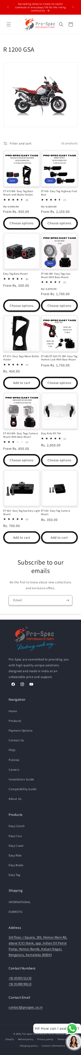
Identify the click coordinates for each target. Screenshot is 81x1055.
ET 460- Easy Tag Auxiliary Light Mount (21, 512)
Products (15, 721)
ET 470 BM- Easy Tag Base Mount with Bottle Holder (18, 192)
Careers (14, 770)
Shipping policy (29, 1045)
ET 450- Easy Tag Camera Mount (55, 512)
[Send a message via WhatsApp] (72, 1029)
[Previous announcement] (8, 7)
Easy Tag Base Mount (15, 273)
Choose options (21, 223)
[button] (8, 24)
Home (13, 711)
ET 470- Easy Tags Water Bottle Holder (21, 358)
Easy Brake (16, 865)
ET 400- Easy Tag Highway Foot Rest (59, 192)
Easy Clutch (17, 826)
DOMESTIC (16, 912)
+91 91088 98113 (20, 984)
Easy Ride (15, 855)
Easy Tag (14, 875)
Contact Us (16, 740)
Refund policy (25, 1039)
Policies (14, 760)
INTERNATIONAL (20, 902)
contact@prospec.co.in (26, 1007)
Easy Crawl (16, 846)
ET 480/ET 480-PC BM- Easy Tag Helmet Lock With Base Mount (59, 358)
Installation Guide (21, 779)
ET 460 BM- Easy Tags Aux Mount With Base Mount (55, 275)
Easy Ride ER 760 (51, 433)
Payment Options (21, 730)
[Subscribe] (67, 600)
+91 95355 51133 (20, 978)
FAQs (12, 750)
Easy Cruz (15, 836)
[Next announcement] (73, 7)
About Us (15, 799)
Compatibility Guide (23, 789)
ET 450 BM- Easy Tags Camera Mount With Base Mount (20, 435)
